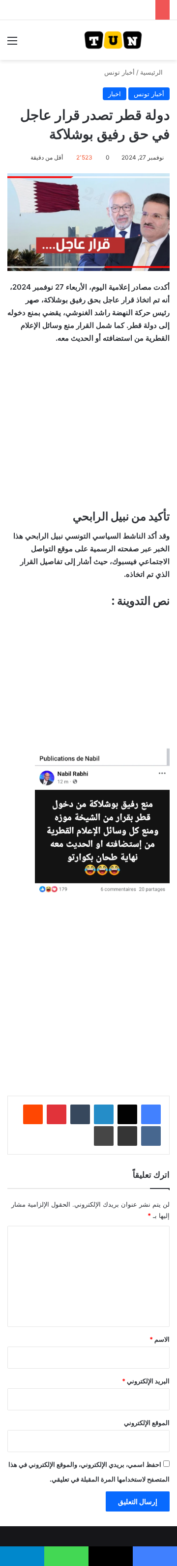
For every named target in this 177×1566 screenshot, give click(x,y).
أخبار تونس (119, 72)
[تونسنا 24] (113, 40)
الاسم (159, 1339)
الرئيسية (152, 72)
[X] (127, 1114)
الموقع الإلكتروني (147, 1423)
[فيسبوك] (151, 1114)
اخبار (114, 94)
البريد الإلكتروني (146, 1381)
